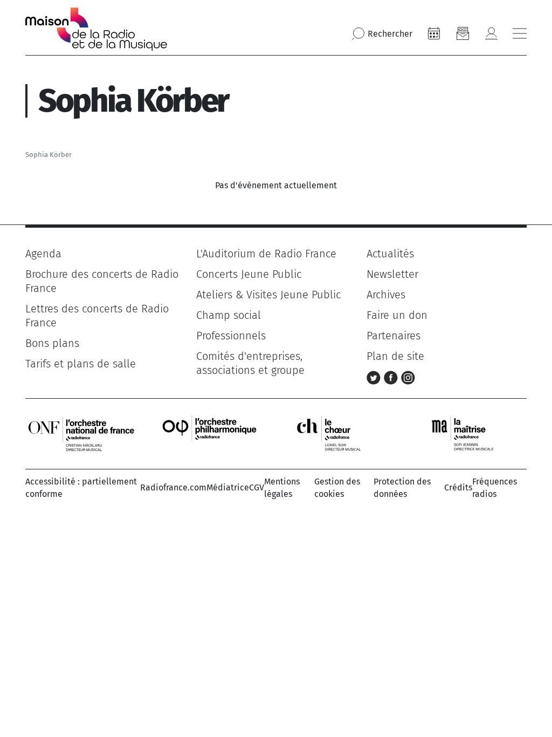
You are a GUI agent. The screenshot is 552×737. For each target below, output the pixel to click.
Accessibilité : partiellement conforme (81, 487)
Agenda (43, 253)
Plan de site (395, 356)
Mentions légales (282, 487)
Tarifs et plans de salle (80, 363)
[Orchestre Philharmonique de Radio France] (211, 433)
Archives (386, 294)
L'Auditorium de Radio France (266, 253)
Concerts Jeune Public (248, 274)
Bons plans (52, 343)
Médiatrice (227, 487)
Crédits (458, 487)
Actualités (390, 253)
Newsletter (392, 274)
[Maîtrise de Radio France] (469, 433)
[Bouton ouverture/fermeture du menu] (520, 33)
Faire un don (397, 315)
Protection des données (402, 487)
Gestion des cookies (337, 487)
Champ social (228, 315)
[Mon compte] (491, 33)
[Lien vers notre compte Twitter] (375, 376)
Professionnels (231, 335)
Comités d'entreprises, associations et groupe (250, 363)
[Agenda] (434, 33)
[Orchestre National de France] (81, 433)
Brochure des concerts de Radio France (101, 281)
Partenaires (393, 335)
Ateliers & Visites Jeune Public (268, 294)
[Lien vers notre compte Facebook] (392, 376)
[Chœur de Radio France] (340, 433)
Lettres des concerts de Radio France (97, 315)
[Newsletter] (463, 33)
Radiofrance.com (173, 487)
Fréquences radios (494, 487)
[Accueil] (96, 29)
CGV (256, 487)
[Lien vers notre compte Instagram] (408, 376)
